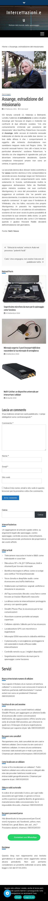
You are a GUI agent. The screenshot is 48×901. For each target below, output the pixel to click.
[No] (45, 893)
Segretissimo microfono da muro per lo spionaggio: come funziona (24, 308)
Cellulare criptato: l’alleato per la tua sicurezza (25, 624)
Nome (5, 456)
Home (4, 46)
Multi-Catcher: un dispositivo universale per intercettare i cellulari (21, 393)
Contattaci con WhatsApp (25, 837)
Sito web (6, 477)
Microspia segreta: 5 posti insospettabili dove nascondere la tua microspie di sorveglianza (22, 349)
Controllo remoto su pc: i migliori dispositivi (23, 651)
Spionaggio (6, 94)
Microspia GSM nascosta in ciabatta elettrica (24, 636)
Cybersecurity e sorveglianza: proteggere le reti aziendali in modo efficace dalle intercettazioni (24, 644)
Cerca (4, 510)
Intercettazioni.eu (24, 16)
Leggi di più (29, 897)
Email (5, 466)
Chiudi (18, 897)
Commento (7, 423)
